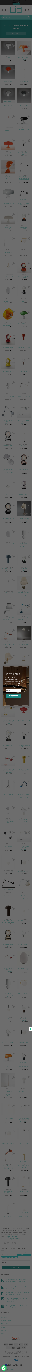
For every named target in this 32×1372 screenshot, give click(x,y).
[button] (4, 1368)
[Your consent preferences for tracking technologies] (30, 1029)
